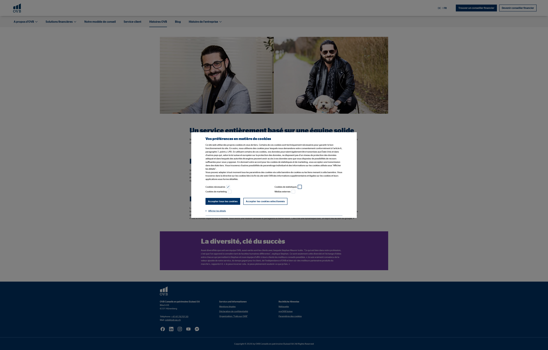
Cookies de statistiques (286, 186)
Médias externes (282, 191)
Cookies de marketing (216, 191)
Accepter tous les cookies (223, 201)
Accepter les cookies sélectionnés (265, 201)
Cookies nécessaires (215, 186)
